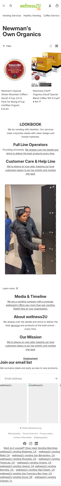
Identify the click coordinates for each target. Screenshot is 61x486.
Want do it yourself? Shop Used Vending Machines (30, 448)
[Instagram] (31, 443)
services (15, 325)
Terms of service (30, 433)
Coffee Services (51, 15)
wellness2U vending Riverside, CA (18, 458)
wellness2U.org (34, 428)
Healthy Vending (32, 15)
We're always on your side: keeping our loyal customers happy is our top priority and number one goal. (30, 170)
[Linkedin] (36, 443)
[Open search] (10, 5)
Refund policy (14, 433)
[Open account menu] (50, 5)
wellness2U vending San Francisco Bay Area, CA (26, 473)
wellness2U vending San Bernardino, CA (33, 455)
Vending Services (11, 15)
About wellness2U (30, 316)
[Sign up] (56, 378)
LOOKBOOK (30, 124)
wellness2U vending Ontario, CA (34, 462)
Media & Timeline (30, 296)
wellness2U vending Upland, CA (17, 466)
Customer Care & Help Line (30, 161)
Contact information (22, 437)
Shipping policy (41, 437)
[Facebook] (25, 443)
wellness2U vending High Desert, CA (35, 469)
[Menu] (3, 5)
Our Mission (30, 337)
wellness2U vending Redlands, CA (18, 451)
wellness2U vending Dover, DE (16, 477)
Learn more (9, 288)
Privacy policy (46, 433)
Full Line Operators (30, 144)
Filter (8, 46)
